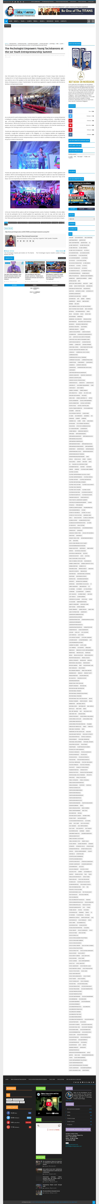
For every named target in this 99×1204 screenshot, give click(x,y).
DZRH (84, 421)
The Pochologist (87, 892)
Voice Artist (73, 1)
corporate (72, 370)
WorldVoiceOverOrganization (77, 1052)
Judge (90, 599)
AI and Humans (83, 247)
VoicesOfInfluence (82, 1034)
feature (82, 466)
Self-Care (76, 823)
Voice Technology (74, 981)
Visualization (83, 925)
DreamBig (86, 415)
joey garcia (72, 596)
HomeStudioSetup (74, 556)
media (70, 655)
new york (78, 708)
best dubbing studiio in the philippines (80, 306)
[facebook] (12, 2)
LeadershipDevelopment (75, 617)
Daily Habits (80, 387)
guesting (75, 540)
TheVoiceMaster (89, 902)
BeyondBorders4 (80, 311)
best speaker (88, 309)
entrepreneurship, (35, 55)
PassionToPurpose (74, 736)
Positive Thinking (85, 764)
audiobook (89, 286)
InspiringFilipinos (81, 576)
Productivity (84, 769)
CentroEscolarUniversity (85, 334)
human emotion (73, 566)
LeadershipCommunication (76, 614)
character (78, 344)
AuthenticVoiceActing (75, 296)
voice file (71, 963)
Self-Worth (88, 828)
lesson (71, 632)
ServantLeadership (87, 833)
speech (71, 851)
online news (81, 713)
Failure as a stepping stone (79, 464)
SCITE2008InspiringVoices (76, 820)
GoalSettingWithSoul (75, 528)
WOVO (88, 1052)
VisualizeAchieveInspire (75, 927)
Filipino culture (73, 472)
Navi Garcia (90, 706)
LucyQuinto (81, 647)
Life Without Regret (74, 637)
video (89, 920)
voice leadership (73, 966)
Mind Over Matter (86, 670)
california (84, 326)
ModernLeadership (74, 680)
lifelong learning (87, 637)
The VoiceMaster (73, 897)
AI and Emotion (73, 247)
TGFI (84, 887)
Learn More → (69, 1100)
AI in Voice (72, 260)
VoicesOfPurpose (74, 1037)
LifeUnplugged (73, 640)
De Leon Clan (87, 393)
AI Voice (85, 265)
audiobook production (75, 288)
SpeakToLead (90, 846)
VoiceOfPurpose (89, 1019)
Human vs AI (82, 566)
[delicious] (93, 1082)
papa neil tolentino (74, 729)
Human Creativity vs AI (87, 563)
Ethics (71, 459)
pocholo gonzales (44, 43)
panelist (90, 726)
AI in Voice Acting (81, 260)
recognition (72, 813)
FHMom (71, 469)
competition (72, 362)
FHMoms (77, 469)
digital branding (73, 400)
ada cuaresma (29, 263)
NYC (81, 711)
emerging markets (83, 431)
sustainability (88, 871)
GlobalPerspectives (84, 520)
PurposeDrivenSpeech (75, 797)
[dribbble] (85, 1082)
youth (61, 43)
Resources (50, 21)
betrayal (71, 311)
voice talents (81, 978)
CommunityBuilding (87, 359)
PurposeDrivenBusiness (75, 790)
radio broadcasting (74, 808)
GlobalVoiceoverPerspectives (77, 522)
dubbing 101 (72, 421)
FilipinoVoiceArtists (74, 494)
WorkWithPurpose (74, 1050)
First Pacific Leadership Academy (78, 500)
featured (88, 466)
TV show (87, 915)
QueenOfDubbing (73, 805)
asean (70, 286)
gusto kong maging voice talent (78, 543)
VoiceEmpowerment (74, 1001)
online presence (73, 716)
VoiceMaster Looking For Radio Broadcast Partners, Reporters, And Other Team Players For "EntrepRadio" (54, 277)
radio (81, 805)
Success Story (84, 869)
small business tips (74, 841)
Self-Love (71, 828)
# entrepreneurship (22, 222)
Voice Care (91, 1)
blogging (76, 314)
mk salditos (72, 678)
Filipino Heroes (88, 477)
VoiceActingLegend (74, 988)
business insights (74, 326)
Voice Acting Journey (87, 945)
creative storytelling (75, 377)
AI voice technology (74, 268)
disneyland (86, 413)
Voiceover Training (87, 1027)
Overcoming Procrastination (77, 724)
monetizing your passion (76, 683)
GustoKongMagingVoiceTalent (77, 545)
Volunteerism (73, 1044)
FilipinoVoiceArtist (87, 492)
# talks (60, 222)
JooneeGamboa (81, 596)
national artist (81, 703)
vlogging (86, 927)
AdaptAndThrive (73, 240)
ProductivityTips (73, 772)
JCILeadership (80, 591)
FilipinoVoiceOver (87, 494)
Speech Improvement (80, 851)
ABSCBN (71, 237)
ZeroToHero (85, 1070)
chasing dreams (87, 344)
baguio (79, 301)
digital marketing (74, 403)
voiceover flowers (74, 1024)
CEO (70, 337)
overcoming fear (87, 719)
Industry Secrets (74, 571)
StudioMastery (73, 866)
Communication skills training (77, 357)
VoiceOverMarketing (74, 1032)
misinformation (84, 675)
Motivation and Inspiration (76, 688)
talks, (6, 57)
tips (84, 907)
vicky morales (82, 920)
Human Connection (74, 563)
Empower (7, 263)
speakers (71, 846)
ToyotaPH (86, 910)
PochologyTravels (84, 757)
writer (71, 1055)
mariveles (72, 650)
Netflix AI (71, 708)
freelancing (79, 505)
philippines (84, 744)
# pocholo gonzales (45, 222)
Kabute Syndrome (74, 604)
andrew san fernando (87, 275)
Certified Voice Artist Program (81, 337)
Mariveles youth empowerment (84, 650)
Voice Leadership (35, 1)
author (85, 296)
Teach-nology (73, 879)
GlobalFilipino (73, 520)
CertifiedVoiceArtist (74, 342)
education (72, 426)
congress (72, 365)
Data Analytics (73, 393)
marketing (72, 652)
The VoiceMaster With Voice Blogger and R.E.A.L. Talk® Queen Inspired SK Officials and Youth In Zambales (34, 277)
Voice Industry (80, 963)
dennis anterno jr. (82, 398)
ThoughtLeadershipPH (75, 907)
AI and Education (84, 245)
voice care (81, 958)
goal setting (81, 525)
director (78, 410)
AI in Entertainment (74, 258)
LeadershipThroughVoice (76, 624)
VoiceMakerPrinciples (75, 1006)
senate (88, 831)
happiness (82, 548)
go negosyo (72, 525)
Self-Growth (72, 825)
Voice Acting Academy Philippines (78, 938)
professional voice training (77, 775)
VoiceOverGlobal (73, 1029)
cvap (92, 385)
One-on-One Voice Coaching (73, 1079)
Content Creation (81, 365)
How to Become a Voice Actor (77, 558)
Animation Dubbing (82, 278)
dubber (78, 418)
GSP (70, 540)
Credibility (72, 385)
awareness (72, 301)
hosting (87, 556)
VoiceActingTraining (74, 996)
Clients (29, 21)
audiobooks (87, 288)
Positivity (71, 767)
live (91, 640)
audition (71, 291)
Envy (87, 456)
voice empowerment (84, 960)
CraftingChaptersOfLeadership (77, 372)
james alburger (73, 586)
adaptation (82, 240)
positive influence (87, 762)
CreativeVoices (73, 382)
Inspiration (72, 573)
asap (91, 283)
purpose (88, 785)
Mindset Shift (88, 673)
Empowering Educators (75, 438)
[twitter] (15, 2)
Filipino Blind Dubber (87, 469)
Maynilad (87, 652)
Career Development (74, 331)
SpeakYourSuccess (86, 848)
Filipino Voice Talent (75, 489)
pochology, (62, 55)
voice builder (73, 958)
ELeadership (84, 428)
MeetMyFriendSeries (74, 657)
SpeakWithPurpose (74, 848)
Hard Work (90, 548)
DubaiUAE (71, 418)
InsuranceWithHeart (82, 578)
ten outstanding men (75, 887)
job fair (90, 594)
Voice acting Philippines (75, 948)
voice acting (82, 932)
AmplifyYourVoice (74, 275)
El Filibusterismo (74, 428)
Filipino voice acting (75, 484)
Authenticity (89, 291)
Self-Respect (79, 828)
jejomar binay (82, 594)
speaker (91, 843)
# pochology (55, 222)
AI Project (72, 265)
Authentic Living (80, 291)
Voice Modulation (87, 968)
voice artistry (85, 955)
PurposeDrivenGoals (75, 792)
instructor (72, 578)
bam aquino (86, 301)
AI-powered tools (86, 270)
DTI (92, 415)
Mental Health (86, 657)
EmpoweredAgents (81, 433)
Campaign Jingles (74, 329)
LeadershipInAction (74, 619)
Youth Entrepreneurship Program (78, 1065)
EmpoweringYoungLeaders (76, 446)
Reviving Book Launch (75, 815)
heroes (71, 550)
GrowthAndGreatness (87, 538)
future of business (74, 512)
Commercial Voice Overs (82, 352)
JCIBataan (71, 591)
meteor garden (73, 665)
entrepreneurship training (76, 454)
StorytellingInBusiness (75, 859)
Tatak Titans (86, 876)
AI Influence (86, 263)
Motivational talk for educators (78, 698)
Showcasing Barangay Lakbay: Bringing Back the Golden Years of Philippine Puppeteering (52, 1178)
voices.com (72, 1034)
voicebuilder (82, 999)
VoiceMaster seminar (75, 1011)
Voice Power (87, 976)
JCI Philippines (88, 589)
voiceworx (84, 1042)
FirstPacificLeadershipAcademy (77, 502)
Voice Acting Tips (74, 950)
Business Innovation (81, 324)
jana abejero (83, 586)
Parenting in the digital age (76, 731)
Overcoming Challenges (86, 716)
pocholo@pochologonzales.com (74, 1146)
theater (88, 899)
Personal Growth (88, 741)
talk (85, 874)
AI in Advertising (73, 253)
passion (88, 731)
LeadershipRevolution (88, 619)
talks (57, 43)
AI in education (83, 255)
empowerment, (27, 55)
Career (82, 329)
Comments (90, 209)
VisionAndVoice (81, 922)
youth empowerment (79, 1057)
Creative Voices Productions (77, 380)
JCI (89, 586)
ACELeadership (79, 237)
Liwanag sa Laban (73, 645)
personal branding (84, 739)
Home (10, 21)
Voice (90, 930)
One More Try (72, 713)
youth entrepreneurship (76, 1062)
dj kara (71, 415)
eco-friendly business (83, 423)
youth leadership (74, 1067)
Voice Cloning (73, 960)
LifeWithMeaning (83, 640)
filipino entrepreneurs (75, 477)
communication (73, 354)
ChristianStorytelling (86, 347)
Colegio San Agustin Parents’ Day (78, 349)
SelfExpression (73, 831)
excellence (72, 461)
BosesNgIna (72, 316)
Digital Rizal (72, 405)
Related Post (9, 258)
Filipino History (73, 479)
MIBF (80, 665)
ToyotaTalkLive (73, 912)
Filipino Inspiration (85, 479)
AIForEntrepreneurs (74, 273)
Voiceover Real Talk (74, 1027)
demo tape (72, 398)
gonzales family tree (75, 533)
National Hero (73, 706)
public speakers (73, 780)
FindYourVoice (85, 497)
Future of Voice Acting (75, 515)
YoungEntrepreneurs (87, 1055)
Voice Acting (60, 1079)
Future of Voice (86, 512)
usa (92, 917)
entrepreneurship (22, 43)
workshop (83, 1047)
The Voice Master (83, 894)
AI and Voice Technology (75, 250)
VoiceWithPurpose (74, 1042)
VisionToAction (73, 925)
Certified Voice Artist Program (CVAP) (79, 339)
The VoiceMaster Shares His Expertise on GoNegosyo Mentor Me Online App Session (52, 1163)
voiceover (83, 1022)
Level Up (77, 632)
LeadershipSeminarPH (75, 622)
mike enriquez (73, 668)
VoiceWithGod (72, 1039)
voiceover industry (87, 1024)
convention (72, 367)
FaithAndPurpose (74, 466)
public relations (81, 777)
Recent (73, 209)
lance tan (91, 609)
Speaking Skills (80, 846)
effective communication (83, 426)
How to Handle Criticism (75, 561)
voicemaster (86, 1006)
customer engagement (83, 385)
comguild (71, 352)
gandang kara (87, 515)
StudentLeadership (87, 864)
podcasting (72, 759)
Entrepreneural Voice (75, 451)
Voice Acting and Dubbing (76, 940)
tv (91, 912)
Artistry (85, 283)
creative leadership (86, 375)
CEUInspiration (86, 342)
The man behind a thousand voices (51, 1191)
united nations (85, 917)
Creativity (82, 382)
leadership (84, 612)
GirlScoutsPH (78, 517)
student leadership (74, 864)
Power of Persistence (82, 767)
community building (74, 359)
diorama (71, 410)
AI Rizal (79, 265)
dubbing (84, 418)
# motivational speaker (34, 222)
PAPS (83, 729)
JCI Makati (79, 589)
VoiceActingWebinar (87, 996)
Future (83, 510)
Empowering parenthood (76, 441)
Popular (81, 209)
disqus (35, 285)
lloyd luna (83, 645)
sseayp (90, 851)
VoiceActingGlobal (83, 983)
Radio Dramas (85, 808)
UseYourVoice (73, 920)
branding (80, 316)
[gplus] (78, 1082)
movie (90, 698)
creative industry (74, 375)
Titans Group (72, 910)
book (82, 314)
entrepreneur (90, 449)
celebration (72, 334)
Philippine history (74, 744)
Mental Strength (73, 660)
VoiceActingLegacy (87, 986)
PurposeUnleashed (87, 803)
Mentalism (83, 660)
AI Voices (84, 268)
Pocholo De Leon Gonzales (76, 749)
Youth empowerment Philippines (78, 1060)
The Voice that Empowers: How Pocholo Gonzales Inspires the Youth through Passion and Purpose (12, 277)
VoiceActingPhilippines (75, 991)
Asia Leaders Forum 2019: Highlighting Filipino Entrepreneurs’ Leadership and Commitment (52, 1171)
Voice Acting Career (74, 945)
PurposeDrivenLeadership (76, 795)
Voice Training (85, 981)
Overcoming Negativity (75, 721)
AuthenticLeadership (74, 293)
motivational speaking (75, 696)
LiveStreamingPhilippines (76, 642)
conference (81, 362)
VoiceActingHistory (74, 986)
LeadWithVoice (73, 629)
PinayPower (72, 747)
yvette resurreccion (75, 1070)
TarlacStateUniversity (75, 876)
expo (90, 461)
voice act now (73, 932)
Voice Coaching (82, 1)
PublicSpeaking (73, 785)
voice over (84, 971)
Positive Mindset (73, 764)
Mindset (80, 673)
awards (88, 298)
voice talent (72, 978)
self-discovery (85, 823)
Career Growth (86, 331)
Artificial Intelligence (75, 283)
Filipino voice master (75, 487)
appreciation (72, 281)
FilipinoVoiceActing (74, 492)
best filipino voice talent (76, 309)
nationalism (82, 706)
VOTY (80, 1044)
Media (35, 21)
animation (72, 278)
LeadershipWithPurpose (75, 627)
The (87, 887)
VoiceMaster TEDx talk (75, 1014)
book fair (88, 314)
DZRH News (90, 421)
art (79, 281)
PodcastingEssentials (83, 759)
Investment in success (82, 584)
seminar (82, 831)
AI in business (73, 255)
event (84, 459)
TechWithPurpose (74, 884)
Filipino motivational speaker (77, 482)
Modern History (82, 678)
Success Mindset (73, 869)
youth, (9, 57)
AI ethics (86, 250)
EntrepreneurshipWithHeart (76, 456)
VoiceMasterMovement (75, 1016)
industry (90, 568)
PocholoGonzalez (74, 754)
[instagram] (23, 2)
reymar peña (86, 815)
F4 (69, 464)
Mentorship (86, 663)
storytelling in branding (76, 856)
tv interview (80, 915)
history (85, 553)
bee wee (77, 303)
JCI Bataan (72, 589)
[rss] (20, 2)
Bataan (71, 303)
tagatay (71, 874)
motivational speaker (33, 43)
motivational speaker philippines (78, 693)
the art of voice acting (75, 889)
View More (62, 258)
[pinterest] (18, 2)
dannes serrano (73, 390)
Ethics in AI (78, 459)
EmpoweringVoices (87, 443)
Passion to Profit (88, 734)
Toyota (80, 910)
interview (71, 584)
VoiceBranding (73, 999)
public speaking (84, 780)
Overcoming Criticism (75, 719)
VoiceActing (72, 983)
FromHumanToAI (88, 507)
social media (72, 843)
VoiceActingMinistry (86, 988)
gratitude (71, 535)
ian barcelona (73, 568)
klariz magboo (73, 609)
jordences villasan (74, 599)
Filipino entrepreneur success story (79, 474)
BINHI (88, 311)
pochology (52, 43)
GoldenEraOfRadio (88, 528)
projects (89, 775)
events (89, 459)
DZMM (79, 421)
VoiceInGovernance (74, 1004)
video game (72, 922)
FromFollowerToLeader (75, 507)
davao (80, 393)
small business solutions (76, 838)
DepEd (90, 398)
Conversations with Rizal (84, 367)
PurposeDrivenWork (74, 803)
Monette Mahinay (73, 685)
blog (70, 314)
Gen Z (70, 517)
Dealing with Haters (74, 395)
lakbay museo (82, 609)
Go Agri (89, 522)
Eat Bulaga (72, 423)
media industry (89, 655)
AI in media (84, 258)
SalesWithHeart (82, 818)
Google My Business (88, 533)
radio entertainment (74, 810)
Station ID (72, 853)
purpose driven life (74, 787)
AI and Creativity (73, 245)
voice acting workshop (86, 950)
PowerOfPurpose (74, 769)
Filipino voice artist (88, 484)
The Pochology (73, 894)
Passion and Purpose (75, 734)
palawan (89, 724)
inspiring (71, 576)
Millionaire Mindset (74, 670)
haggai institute (73, 548)
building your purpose (84, 321)
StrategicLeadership (87, 861)
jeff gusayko (72, 594)
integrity (71, 581)
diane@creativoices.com (72, 1144)
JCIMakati (87, 591)
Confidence (89, 362)
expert (79, 461)
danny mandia (83, 390)
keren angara (80, 606)
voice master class (85, 966)
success (81, 866)
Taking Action (79, 874)
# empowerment (12, 222)
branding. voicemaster (75, 319)
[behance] (89, 1082)
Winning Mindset (73, 1047)
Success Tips (72, 871)
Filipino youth (86, 489)
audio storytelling (79, 286)
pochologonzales (86, 752)
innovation (84, 571)
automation (72, 298)
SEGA (70, 823)
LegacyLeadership (83, 629)
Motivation (83, 685)
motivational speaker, (45, 55)
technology (72, 882)
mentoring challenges (75, 663)
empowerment (12, 43)
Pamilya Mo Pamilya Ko (75, 726)
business (71, 324)
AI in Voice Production (75, 263)
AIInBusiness (85, 273)
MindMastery (72, 673)
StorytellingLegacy (74, 861)
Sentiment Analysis (74, 833)
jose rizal (84, 599)
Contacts (63, 21)
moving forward (73, 701)
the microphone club (75, 892)
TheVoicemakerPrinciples (76, 902)
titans (88, 907)
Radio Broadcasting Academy (18, 1079)
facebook (55, 285)
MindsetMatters (73, 675)
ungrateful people (74, 917)
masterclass (80, 652)
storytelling (80, 853)
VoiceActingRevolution (75, 994)
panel (84, 726)
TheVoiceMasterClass (75, 904)
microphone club (88, 665)
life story (81, 634)
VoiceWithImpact (82, 1039)
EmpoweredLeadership (75, 436)
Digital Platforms (85, 403)
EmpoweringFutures (74, 443)
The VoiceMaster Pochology (76, 899)
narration (72, 703)
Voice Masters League (75, 968)
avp (78, 298)
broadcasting (87, 319)
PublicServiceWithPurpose (76, 782)
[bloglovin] (83, 1082)
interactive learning (81, 581)
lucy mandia (72, 647)
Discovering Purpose (75, 413)
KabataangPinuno (81, 601)
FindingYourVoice (74, 497)
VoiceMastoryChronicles (76, 1019)
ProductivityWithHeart (86, 772)
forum (90, 502)
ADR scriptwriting (74, 242)
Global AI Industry (88, 517)
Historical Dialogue (80, 550)
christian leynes (73, 347)
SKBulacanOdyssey (74, 836)
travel (87, 912)
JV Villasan (72, 601)
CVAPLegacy (72, 387)
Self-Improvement (83, 825)
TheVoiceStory (86, 904)
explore (85, 461)
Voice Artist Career (74, 955)
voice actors (72, 953)
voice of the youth (74, 971)
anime (90, 278)
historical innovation (75, 553)
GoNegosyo (72, 530)
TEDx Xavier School (86, 884)
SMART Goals (85, 841)
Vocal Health (72, 930)
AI (89, 242)
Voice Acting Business (75, 943)
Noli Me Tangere (73, 711)
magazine (88, 647)
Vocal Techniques (82, 930)
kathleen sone (84, 604)
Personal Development (75, 741)
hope (82, 556)
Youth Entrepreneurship (62, 1)
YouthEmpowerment (86, 1067)
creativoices (89, 382)
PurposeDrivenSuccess (75, 800)
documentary (78, 415)
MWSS (90, 701)
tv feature (72, 915)
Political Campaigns (74, 762)
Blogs (57, 21)
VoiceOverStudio (86, 1032)
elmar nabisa (72, 431)
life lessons (84, 632)
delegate (84, 395)
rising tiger (72, 818)
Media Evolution (78, 655)
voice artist (81, 953)
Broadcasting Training (47, 1)
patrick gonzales (86, 736)
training (81, 912)
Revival (80, 813)
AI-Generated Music (74, 270)
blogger (14, 285)
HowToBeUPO (87, 561)
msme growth (83, 701)
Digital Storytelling (83, 405)
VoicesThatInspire (85, 1037)
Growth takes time (74, 538)
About (16, 21)
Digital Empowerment (86, 400)
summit (80, 871)
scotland (87, 820)
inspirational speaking (83, 573)
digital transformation (75, 408)
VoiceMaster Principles (75, 1009)
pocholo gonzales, (55, 55)
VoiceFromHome (86, 1001)
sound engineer (82, 843)
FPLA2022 (71, 505)
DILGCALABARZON (88, 408)
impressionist (83, 568)
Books (42, 21)
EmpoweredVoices (88, 436)
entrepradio (50, 263)
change (71, 344)
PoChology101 (73, 757)
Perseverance (73, 739)
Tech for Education (84, 879)
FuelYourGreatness (74, 510)
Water (84, 1044)
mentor (90, 660)
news (84, 708)
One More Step (88, 711)
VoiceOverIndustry (85, 1029)
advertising (84, 242)
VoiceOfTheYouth (73, 1022)
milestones (82, 668)
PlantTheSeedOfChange (83, 747)
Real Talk (84, 810)
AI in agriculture (84, 253)
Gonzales (79, 530)
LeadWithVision (88, 627)
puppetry (82, 785)
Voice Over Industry (74, 973)
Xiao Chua (77, 1055)
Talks (22, 21)
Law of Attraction (74, 612)
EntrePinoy (72, 449)
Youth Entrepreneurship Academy (38, 1079)
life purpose (72, 634)
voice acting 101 (73, 935)
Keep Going (72, 606)
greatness (79, 535)
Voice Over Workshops (75, 976)
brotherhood (72, 321)
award (82, 298)
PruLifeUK (72, 777)
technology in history (83, 882)
